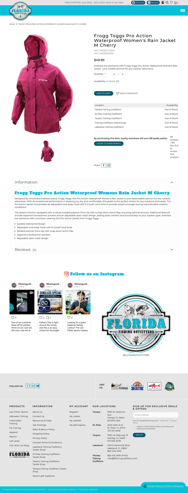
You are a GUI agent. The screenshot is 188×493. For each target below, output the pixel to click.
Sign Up (139, 435)
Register (73, 412)
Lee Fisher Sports (18, 412)
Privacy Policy (40, 438)
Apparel (13, 432)
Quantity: (99, 74)
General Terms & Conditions (47, 442)
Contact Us (38, 416)
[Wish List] (171, 3)
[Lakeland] (169, 386)
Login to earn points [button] (109, 143)
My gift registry (77, 425)
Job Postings (39, 425)
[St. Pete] (136, 386)
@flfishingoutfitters (136, 355)
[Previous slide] (9, 307)
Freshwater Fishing (15, 422)
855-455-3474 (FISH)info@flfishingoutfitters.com (122, 457)
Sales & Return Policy (44, 429)
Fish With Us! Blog (19, 445)
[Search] (167, 2)
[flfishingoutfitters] (14, 285)
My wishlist (75, 420)
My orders (74, 416)
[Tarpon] (153, 386)
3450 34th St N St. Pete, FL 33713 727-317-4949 (116, 428)
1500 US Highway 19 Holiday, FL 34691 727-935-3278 (117, 438)
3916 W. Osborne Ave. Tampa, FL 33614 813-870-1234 (116, 416)
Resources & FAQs (42, 420)
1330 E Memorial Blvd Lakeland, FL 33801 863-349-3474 (118, 448)
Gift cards (14, 441)
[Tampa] (119, 386)
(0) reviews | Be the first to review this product (174, 147)
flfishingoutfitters (27, 284)
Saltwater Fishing (18, 416)
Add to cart (103, 93)
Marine (13, 436)
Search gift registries (44, 476)
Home (12, 24)
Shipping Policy (41, 433)
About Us (37, 412)
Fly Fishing (15, 428)
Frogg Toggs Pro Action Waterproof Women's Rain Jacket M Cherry (53, 24)
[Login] (162, 3)
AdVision (72, 489)
